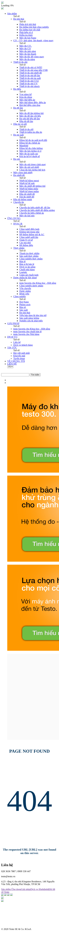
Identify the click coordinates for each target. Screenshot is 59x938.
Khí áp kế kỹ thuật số (29, 156)
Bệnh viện (24, 294)
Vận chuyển (25, 288)
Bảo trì (22, 307)
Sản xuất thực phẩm (28, 256)
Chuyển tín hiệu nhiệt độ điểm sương (37, 210)
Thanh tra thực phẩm (29, 253)
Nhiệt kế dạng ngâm (29, 191)
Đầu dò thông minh (22, 199)
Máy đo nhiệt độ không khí (32, 186)
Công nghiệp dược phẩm (31, 285)
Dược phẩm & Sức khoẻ (25, 277)
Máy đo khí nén (26, 215)
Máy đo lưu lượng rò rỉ (30, 151)
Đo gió (16, 159)
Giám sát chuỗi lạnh (28, 275)
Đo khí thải (18, 19)
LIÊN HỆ (12, 364)
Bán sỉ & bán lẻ (26, 264)
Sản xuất (23, 310)
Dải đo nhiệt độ (26, 197)
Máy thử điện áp (27, 100)
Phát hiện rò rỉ (26, 32)
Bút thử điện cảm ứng (29, 105)
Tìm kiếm (35, 375)
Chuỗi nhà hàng (27, 269)
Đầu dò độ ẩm (26, 121)
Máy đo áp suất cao (28, 153)
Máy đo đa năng (27, 59)
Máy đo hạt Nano (27, 38)
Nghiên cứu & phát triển (31, 320)
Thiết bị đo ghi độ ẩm (29, 75)
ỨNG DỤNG (14, 218)
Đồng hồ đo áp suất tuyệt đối (33, 140)
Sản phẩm (12, 13)
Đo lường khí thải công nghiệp (34, 27)
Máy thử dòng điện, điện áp (32, 102)
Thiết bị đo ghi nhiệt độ (30, 73)
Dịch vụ (34, 889)
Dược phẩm (25, 291)
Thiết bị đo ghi (20, 62)
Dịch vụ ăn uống (27, 267)
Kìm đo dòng (25, 97)
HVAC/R (17, 223)
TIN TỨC (12, 347)
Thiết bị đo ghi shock (29, 86)
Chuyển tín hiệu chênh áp (31, 213)
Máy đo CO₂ (25, 46)
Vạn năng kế (25, 94)
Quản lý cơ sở (26, 240)
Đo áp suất (18, 135)
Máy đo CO (25, 48)
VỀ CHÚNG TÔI (16, 361)
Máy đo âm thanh (27, 54)
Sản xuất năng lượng (29, 318)
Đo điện (17, 89)
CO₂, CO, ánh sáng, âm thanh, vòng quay (33, 40)
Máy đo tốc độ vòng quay (31, 56)
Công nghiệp (19, 296)
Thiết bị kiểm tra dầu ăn (30, 132)
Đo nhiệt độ (19, 175)
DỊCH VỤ (12, 337)
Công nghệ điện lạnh (29, 229)
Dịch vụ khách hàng (23, 345)
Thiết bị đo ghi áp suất (30, 78)
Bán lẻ (22, 261)
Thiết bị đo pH (26, 129)
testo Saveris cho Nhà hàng (26, 334)
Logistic (23, 272)
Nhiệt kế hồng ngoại (29, 180)
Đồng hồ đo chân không (31, 148)
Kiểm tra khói (26, 35)
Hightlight (43, 889)
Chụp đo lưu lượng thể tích (32, 170)
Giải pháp (25, 889)
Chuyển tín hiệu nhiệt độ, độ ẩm (34, 207)
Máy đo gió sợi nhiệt (29, 167)
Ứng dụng (16, 889)
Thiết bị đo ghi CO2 (29, 81)
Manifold (23, 145)
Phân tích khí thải (27, 24)
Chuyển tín (18, 202)
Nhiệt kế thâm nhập (28, 188)
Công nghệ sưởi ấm (28, 237)
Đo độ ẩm (18, 108)
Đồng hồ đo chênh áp (29, 143)
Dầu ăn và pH (20, 124)
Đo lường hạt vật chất (29, 29)
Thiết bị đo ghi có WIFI (30, 67)
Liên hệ (17, 342)
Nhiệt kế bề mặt (26, 183)
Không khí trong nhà (29, 232)
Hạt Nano (24, 302)
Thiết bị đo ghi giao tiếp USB (33, 70)
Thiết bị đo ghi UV (28, 83)
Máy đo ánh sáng (27, 51)
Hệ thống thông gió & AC (31, 234)
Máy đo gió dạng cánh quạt (32, 164)
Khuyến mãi (19, 355)
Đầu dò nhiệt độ (27, 194)
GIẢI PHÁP (13, 323)
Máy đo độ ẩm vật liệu (30, 116)
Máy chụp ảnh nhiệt (22, 172)
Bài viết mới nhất (21, 353)
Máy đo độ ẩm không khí (31, 113)
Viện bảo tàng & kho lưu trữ (32, 315)
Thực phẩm (18, 248)
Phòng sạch (24, 304)
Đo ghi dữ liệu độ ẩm (29, 118)
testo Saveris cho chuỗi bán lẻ (27, 331)
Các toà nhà (25, 242)
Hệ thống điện (26, 245)
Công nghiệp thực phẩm (31, 258)
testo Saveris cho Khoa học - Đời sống (37, 283)
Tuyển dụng (19, 358)
